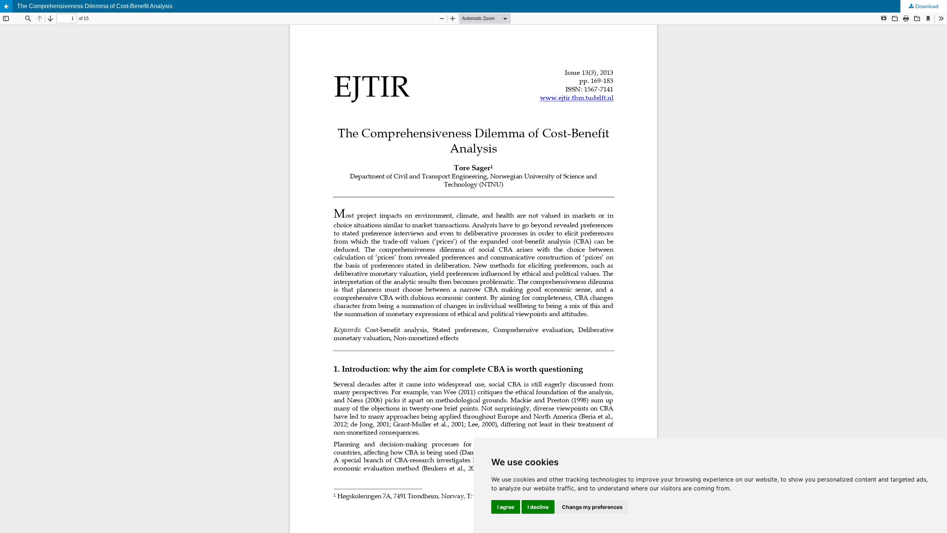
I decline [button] (538, 507)
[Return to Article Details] (6, 6)
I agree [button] (505, 507)
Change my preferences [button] (592, 507)
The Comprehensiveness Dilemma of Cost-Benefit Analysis (94, 6)
